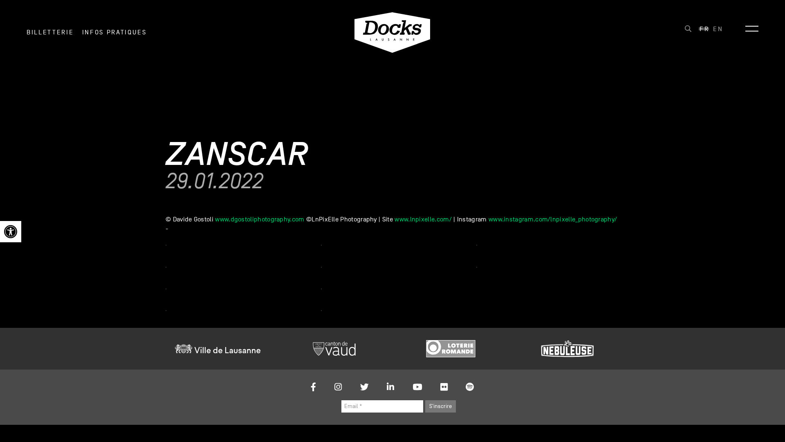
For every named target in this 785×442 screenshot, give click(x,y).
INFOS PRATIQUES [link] (114, 32)
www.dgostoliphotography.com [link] (259, 219)
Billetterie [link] (50, 32)
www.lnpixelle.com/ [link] (423, 219)
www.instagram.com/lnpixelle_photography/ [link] (553, 219)
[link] (10, 231)
